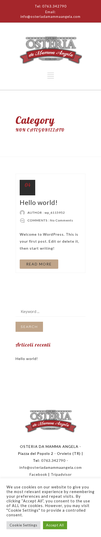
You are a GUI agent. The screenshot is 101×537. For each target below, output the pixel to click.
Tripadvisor (61, 474)
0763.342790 (53, 460)
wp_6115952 (55, 212)
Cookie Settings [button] (23, 525)
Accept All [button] (55, 525)
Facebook (38, 474)
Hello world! (39, 202)
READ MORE (39, 264)
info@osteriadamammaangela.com (50, 467)
